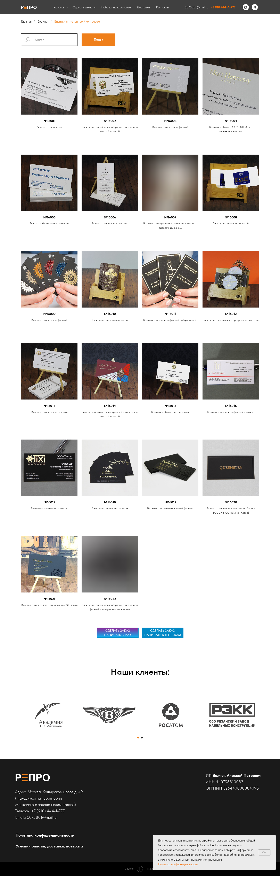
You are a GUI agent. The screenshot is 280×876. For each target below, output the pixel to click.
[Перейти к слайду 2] (142, 737)
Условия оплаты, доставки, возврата (49, 846)
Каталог (59, 7)
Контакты (162, 7)
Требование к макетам (115, 7)
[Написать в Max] (246, 7)
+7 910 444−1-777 (223, 7)
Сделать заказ (83, 7)
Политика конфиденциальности (178, 864)
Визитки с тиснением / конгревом (77, 21)
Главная (26, 21)
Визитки (43, 21)
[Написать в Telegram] (255, 7)
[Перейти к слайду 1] (138, 737)
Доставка (143, 7)
